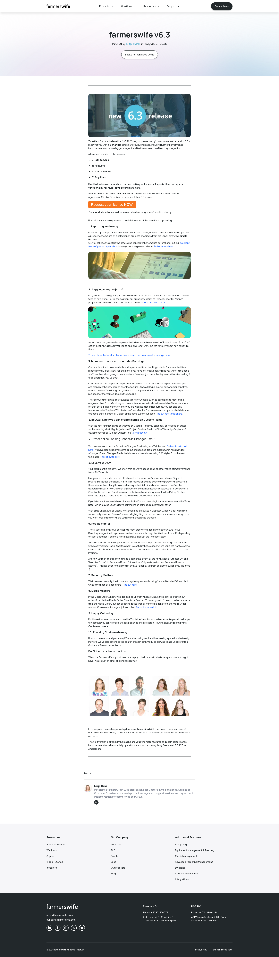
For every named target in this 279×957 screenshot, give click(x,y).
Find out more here (164, 246)
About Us (116, 844)
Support (171, 6)
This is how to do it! (110, 456)
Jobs (113, 861)
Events (114, 856)
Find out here (130, 584)
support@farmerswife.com (61, 919)
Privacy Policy (200, 949)
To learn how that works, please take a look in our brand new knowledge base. (129, 355)
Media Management (186, 856)
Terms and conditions (222, 949)
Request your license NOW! (112, 204)
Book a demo (222, 6)
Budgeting (181, 844)
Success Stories (55, 844)
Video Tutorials (54, 861)
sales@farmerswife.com (59, 915)
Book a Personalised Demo (139, 54)
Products (104, 6)
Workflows (126, 6)
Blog (113, 873)
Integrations (182, 879)
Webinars (51, 850)
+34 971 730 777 (159, 912)
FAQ (113, 850)
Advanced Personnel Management (194, 861)
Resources (149, 6)
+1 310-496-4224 (208, 912)
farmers (60, 949)
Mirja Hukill (133, 44)
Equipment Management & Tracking (194, 850)
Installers (51, 867)
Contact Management (187, 873)
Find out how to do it (154, 302)
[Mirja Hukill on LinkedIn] (96, 802)
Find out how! (140, 432)
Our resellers (118, 867)
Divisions (180, 867)
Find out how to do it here (169, 413)
